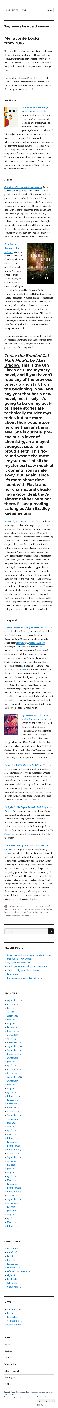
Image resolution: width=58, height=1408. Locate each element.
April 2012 (11, 1218)
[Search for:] (26, 931)
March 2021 (12, 1015)
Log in (10, 1313)
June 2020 (11, 1019)
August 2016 (12, 1057)
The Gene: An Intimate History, (34, 107)
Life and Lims (15, 10)
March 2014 (12, 1134)
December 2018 (14, 1042)
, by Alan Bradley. (26, 360)
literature (7, 912)
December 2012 (14, 1187)
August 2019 (12, 1034)
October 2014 (13, 1111)
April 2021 (11, 1011)
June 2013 (11, 1168)
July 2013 (11, 1164)
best (10, 909)
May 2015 (11, 1088)
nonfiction (28, 912)
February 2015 (13, 1096)
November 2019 (14, 1031)
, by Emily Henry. (23, 765)
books (15, 909)
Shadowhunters (44, 912)
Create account (14, 1309)
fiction (43, 909)
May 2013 (11, 1172)
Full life (10, 1256)
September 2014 (14, 1115)
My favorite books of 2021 (19, 962)
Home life (11, 1260)
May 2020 (11, 1023)
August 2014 (12, 1119)
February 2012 (13, 1226)
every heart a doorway (26, 909)
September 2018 (14, 1046)
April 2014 (11, 1130)
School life (12, 1283)
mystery (20, 912)
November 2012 (14, 1191)
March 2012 (12, 1222)
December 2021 (14, 1004)
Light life (11, 1275)
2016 (6, 909)
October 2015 (13, 1073)
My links (8, 1357)
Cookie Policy (44, 1397)
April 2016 (11, 1065)
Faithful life (12, 1252)
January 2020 (13, 1027)
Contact (8, 1350)
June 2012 (11, 1210)
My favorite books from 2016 (22, 40)
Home (7, 1337)
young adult (15, 915)
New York (20, 642)
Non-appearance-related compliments (24, 977)
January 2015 (12, 1099)
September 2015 (14, 1076)
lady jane (49, 909)
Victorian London (37, 642)
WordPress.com (14, 1324)
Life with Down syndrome (18, 1271)
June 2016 (11, 1061)
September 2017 (14, 1050)
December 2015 (14, 1069)
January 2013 (12, 1184)
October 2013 (13, 1153)
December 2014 (14, 1103)
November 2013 (14, 1149)
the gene (7, 915)
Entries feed (12, 1317)
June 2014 (11, 1122)
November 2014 (14, 1107)
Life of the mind (14, 1267)
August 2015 (12, 1080)
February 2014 (13, 1138)
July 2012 (11, 1206)
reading (35, 912)
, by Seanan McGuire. (13, 248)
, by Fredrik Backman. (23, 186)
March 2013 (12, 1180)
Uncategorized (14, 1286)
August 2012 (12, 1203)
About (7, 1344)
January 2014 (12, 1141)
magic (14, 912)
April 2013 (11, 1176)
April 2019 (11, 1038)
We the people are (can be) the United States (27, 966)
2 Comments (26, 915)
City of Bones (21, 669)
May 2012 (11, 1214)
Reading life (46, 906)
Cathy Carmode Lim (16, 906)
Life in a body (13, 1263)
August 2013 (12, 1161)
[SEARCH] (51, 931)
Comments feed (14, 1320)
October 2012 (13, 1195)
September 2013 (14, 1157)
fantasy (37, 909)
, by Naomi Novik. (16, 521)
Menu (49, 10)
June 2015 (11, 1084)
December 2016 (14, 1054)
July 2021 (11, 1008)
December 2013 (14, 1145)
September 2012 (14, 1199)
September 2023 (14, 1000)
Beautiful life (13, 1248)
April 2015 (11, 1092)
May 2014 (11, 1126)
